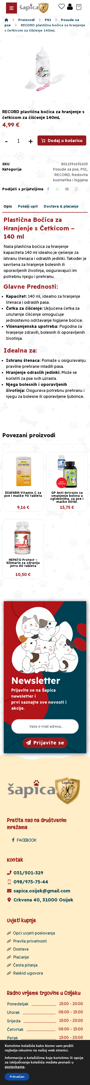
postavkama (14, 1067)
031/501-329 (28, 873)
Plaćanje (21, 957)
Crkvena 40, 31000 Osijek (43, 900)
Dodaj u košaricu (65, 140)
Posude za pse (65, 169)
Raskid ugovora (28, 973)
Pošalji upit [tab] (28, 206)
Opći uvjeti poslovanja (34, 933)
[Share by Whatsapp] (57, 189)
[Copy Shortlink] (76, 189)
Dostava (20, 949)
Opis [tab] (8, 206)
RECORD (62, 175)
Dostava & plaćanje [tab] (61, 206)
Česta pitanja (25, 965)
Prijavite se (48, 742)
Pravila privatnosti (30, 941)
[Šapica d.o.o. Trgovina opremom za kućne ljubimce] (6, 20)
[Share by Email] (67, 189)
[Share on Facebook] (48, 189)
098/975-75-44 (31, 882)
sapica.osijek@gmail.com (42, 891)
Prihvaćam (17, 1077)
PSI (83, 169)
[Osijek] (35, 8)
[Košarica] (78, 6)
